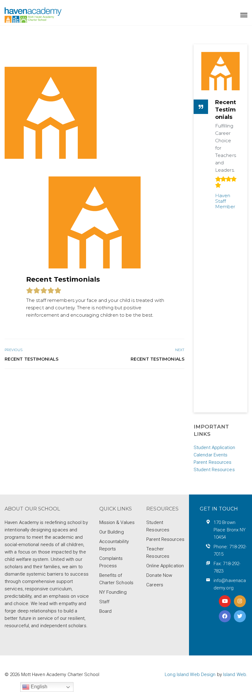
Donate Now (159, 575)
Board (105, 611)
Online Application (165, 566)
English (39, 686)
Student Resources (214, 469)
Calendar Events (211, 455)
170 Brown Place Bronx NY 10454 (230, 530)
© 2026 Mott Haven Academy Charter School (52, 674)
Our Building (111, 532)
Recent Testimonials (31, 359)
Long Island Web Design (190, 674)
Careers (154, 585)
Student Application (214, 447)
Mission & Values (117, 522)
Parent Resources (213, 462)
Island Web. (235, 674)
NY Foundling (113, 592)
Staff (104, 601)
